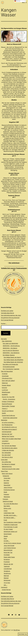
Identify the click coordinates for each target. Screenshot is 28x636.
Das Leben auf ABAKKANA (10, 343)
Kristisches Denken (9, 490)
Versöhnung (7, 573)
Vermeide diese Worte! (7, 313)
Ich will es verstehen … (8, 422)
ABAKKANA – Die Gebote (10, 348)
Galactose (5, 383)
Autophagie (5, 376)
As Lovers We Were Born (11, 503)
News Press (4, 471)
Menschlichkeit (8, 550)
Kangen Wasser (6, 385)
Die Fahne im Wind (7, 457)
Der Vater (6, 480)
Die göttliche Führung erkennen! (10, 317)
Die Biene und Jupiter (7, 310)
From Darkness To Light (11, 527)
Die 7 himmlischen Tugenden (11, 369)
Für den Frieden (8, 529)
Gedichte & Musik (8, 501)
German (18, 1)
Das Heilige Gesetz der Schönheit (13, 362)
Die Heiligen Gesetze (9, 355)
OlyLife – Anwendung (9, 399)
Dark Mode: (22, 634)
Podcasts (6, 494)
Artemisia (4, 373)
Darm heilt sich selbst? (8, 380)
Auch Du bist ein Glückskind (11, 350)
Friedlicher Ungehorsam (11, 524)
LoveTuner (5, 390)
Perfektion (7, 559)
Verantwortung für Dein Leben (10, 469)
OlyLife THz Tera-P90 (8, 397)
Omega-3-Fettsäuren (8, 401)
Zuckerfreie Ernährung (8, 415)
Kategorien (6, 476)
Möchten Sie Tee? (7, 434)
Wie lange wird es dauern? (9, 429)
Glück (5, 538)
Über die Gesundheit (7, 371)
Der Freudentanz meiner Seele (12, 522)
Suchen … (4, 323)
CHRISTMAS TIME (9, 513)
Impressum (4, 587)
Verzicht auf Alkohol (7, 411)
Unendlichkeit (8, 568)
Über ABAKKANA (7, 341)
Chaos (5, 510)
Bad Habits (7, 506)
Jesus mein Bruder (9, 545)
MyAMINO (5, 394)
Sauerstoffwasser (7, 404)
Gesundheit (7, 485)
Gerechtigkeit (7, 534)
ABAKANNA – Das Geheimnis (11, 352)
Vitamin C (4, 408)
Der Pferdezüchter (7, 424)
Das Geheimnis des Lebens (9, 448)
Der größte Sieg (6, 462)
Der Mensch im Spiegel (8, 464)
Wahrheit (6, 575)
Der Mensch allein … (9, 517)
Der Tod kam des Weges (9, 445)
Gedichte (6, 483)
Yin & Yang (7, 582)
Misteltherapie (6, 392)
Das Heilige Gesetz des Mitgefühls (13, 359)
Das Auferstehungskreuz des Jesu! (11, 315)
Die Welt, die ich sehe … (10, 515)
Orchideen (7, 555)
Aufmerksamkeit (6, 431)
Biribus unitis (7, 508)
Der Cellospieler (6, 452)
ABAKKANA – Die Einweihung (11, 345)
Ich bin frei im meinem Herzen (12, 543)
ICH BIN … (7, 541)
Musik (5, 492)
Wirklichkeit (7, 580)
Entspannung (6, 443)
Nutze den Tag (8, 552)
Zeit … (5, 585)
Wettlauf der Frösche (8, 436)
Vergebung (7, 571)
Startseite (4, 339)
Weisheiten (4, 420)
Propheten (7, 562)
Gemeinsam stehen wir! (10, 531)
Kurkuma (4, 387)
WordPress (17, 630)
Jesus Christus (8, 487)
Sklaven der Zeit (8, 564)
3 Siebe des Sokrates (8, 450)
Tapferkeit (7, 566)
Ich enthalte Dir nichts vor (9, 427)
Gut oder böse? (6, 455)
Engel (5, 520)
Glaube (6, 536)
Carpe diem (4, 459)
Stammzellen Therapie (8, 406)
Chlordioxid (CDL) (7, 378)
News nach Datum (7, 473)
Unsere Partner (6, 589)
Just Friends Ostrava (10, 548)
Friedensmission (14, 269)
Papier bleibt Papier (9, 557)
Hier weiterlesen (14, 263)
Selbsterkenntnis (7, 466)
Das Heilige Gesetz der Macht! (12, 357)
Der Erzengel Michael (7, 320)
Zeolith (4, 413)
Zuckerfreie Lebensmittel (10, 417)
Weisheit (6, 578)
